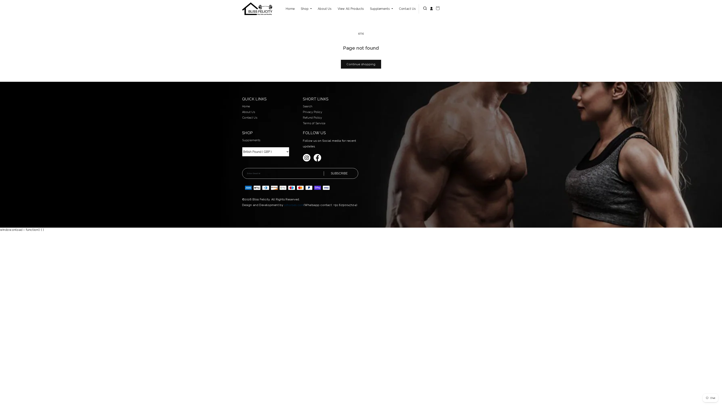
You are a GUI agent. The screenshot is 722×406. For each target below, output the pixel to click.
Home (290, 9)
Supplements (380, 9)
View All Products (351, 9)
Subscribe (339, 173)
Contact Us (407, 9)
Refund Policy (312, 117)
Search (307, 106)
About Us (325, 9)
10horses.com (294, 205)
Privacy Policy (312, 112)
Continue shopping (361, 64)
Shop (305, 9)
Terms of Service (314, 123)
